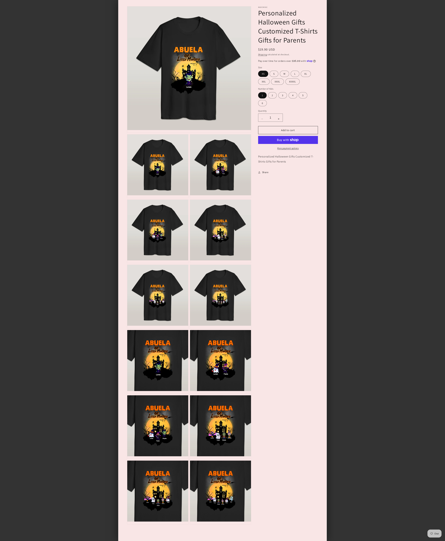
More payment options (288, 148)
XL (305, 73)
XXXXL (292, 81)
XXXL (277, 81)
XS (263, 73)
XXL (264, 81)
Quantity (262, 110)
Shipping (262, 54)
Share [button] (265, 172)
